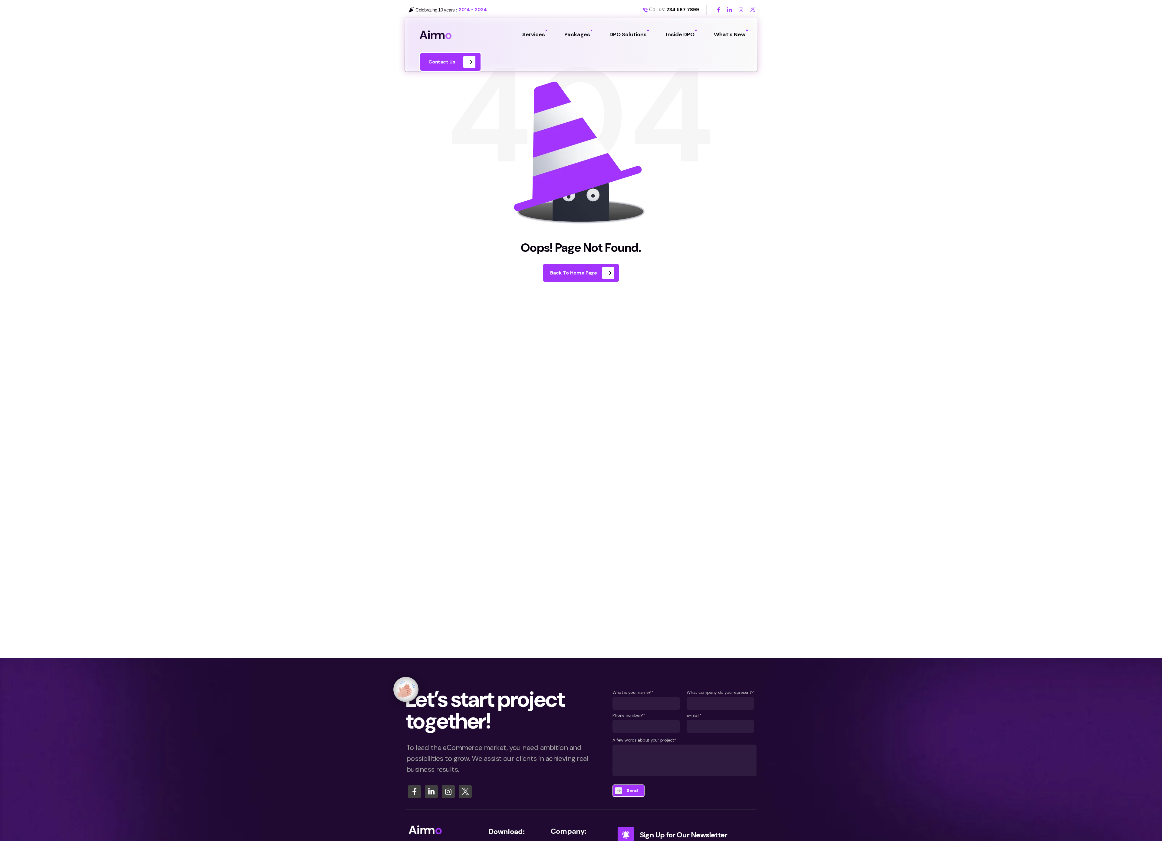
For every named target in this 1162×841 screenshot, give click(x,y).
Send (632, 790)
